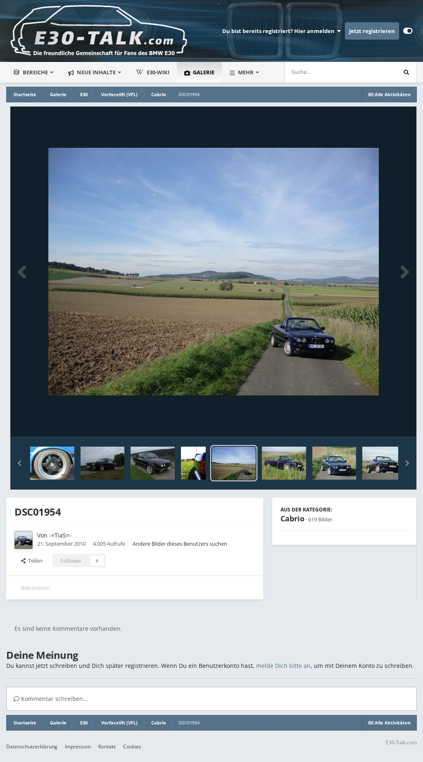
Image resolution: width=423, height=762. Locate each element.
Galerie (203, 72)
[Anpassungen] (408, 31)
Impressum (78, 746)
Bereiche (35, 72)
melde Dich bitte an (283, 666)
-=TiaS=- (60, 535)
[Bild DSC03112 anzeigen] (152, 463)
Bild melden (35, 588)
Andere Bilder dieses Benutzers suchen (180, 543)
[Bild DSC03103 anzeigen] (102, 463)
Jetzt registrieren (372, 31)
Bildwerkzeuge (379, 422)
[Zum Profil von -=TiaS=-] (23, 540)
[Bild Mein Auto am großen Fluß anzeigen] (52, 463)
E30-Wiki (158, 72)
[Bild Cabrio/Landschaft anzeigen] (193, 463)
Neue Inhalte (96, 72)
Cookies (132, 746)
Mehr (246, 72)
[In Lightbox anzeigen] (213, 271)
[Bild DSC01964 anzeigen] (284, 463)
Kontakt (107, 746)
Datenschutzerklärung (31, 746)
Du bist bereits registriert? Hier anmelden (279, 31)
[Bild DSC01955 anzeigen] (334, 463)
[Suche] (406, 72)
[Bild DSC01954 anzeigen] (234, 463)
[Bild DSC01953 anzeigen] (384, 463)
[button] (19, 463)
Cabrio (292, 518)
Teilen (34, 560)
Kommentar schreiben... (53, 699)
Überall (376, 72)
